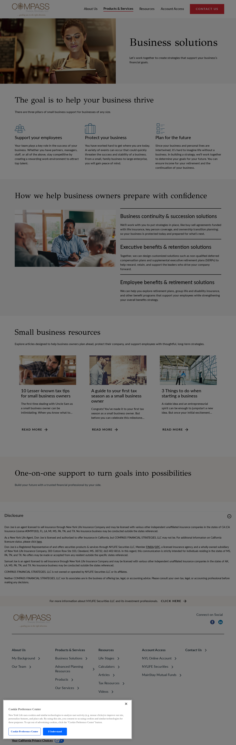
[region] (67, 719)
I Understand (55, 731)
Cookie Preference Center (24, 731)
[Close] (126, 704)
